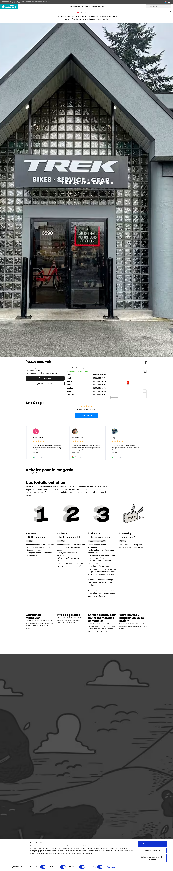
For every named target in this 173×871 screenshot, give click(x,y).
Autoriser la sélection (152, 850)
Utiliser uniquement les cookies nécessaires (152, 858)
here (107, 19)
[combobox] (158, 6)
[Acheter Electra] (16, 2)
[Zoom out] (144, 393)
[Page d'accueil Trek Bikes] (6, 1)
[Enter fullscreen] (144, 371)
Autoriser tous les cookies (152, 844)
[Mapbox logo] (113, 397)
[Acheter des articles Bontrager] (27, 1)
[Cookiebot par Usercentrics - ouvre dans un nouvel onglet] (17, 867)
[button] (128, 383)
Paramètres (111, 867)
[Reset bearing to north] (144, 396)
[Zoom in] (144, 391)
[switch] (63, 867)
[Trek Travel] (43, 1)
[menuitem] (74, 6)
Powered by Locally (32, 473)
